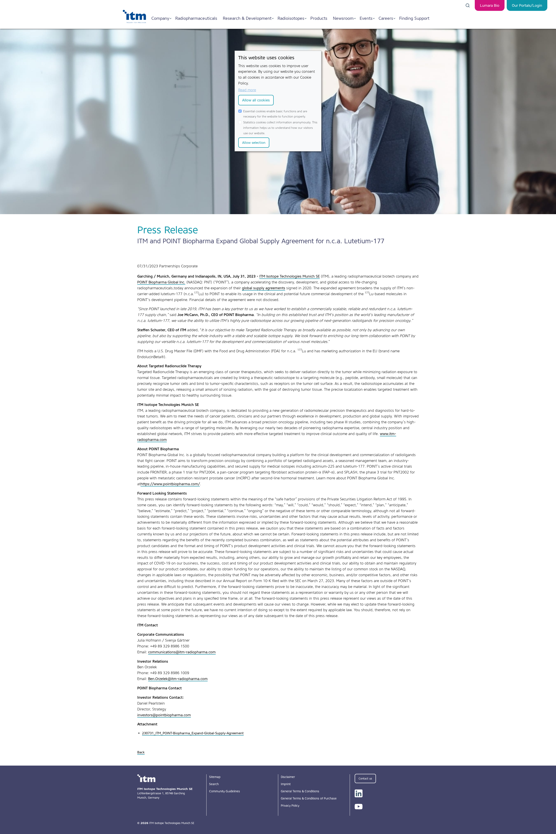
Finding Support (414, 18)
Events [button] (366, 18)
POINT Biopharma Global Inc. (161, 282)
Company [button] (160, 18)
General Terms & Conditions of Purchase (309, 798)
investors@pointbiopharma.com (164, 715)
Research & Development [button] (247, 18)
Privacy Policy (290, 805)
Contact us (365, 778)
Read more (247, 90)
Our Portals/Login (527, 5)
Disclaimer (288, 777)
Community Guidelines (224, 791)
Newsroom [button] (343, 18)
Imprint (286, 784)
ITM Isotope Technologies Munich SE (289, 276)
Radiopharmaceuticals (196, 18)
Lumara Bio (489, 5)
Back (141, 752)
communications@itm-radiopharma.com (182, 652)
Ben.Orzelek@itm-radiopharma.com (178, 679)
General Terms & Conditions (300, 791)
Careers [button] (386, 18)
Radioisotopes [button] (291, 18)
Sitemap (214, 777)
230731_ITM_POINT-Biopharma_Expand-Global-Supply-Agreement (193, 733)
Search (214, 784)
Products (318, 18)
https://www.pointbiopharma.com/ (170, 484)
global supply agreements (263, 288)
